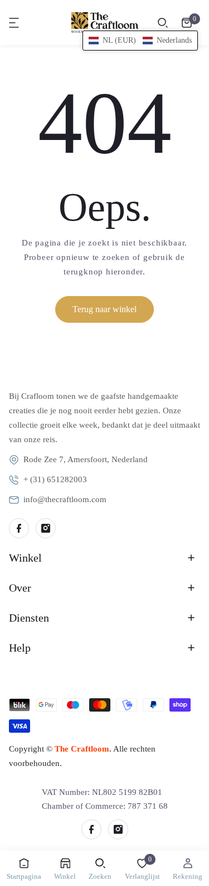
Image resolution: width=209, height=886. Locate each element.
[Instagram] (46, 528)
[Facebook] (19, 528)
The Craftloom (82, 748)
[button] (14, 22)
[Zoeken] (163, 23)
